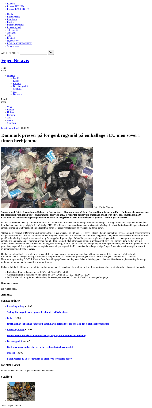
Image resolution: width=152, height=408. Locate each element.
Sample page (13, 46)
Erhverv (17, 83)
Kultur (16, 81)
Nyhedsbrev (13, 40)
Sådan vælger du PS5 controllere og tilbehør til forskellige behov (39, 358)
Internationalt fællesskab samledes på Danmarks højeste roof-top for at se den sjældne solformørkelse (58, 323)
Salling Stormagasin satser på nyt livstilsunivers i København (37, 312)
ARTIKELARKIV (10, 53)
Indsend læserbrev (15, 24)
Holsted (10, 112)
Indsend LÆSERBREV (18, 9)
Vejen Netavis (15, 60)
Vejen (9, 107)
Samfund (17, 89)
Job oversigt (12, 30)
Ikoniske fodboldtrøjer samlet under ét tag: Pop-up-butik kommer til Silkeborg (46, 335)
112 (14, 91)
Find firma (12, 19)
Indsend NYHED (15, 6)
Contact (10, 14)
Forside (10, 22)
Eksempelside (13, 16)
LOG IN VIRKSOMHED (19, 43)
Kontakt (11, 3)
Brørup (10, 109)
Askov (10, 120)
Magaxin (11, 353)
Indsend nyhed (14, 27)
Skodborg (11, 123)
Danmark (17, 94)
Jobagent (11, 32)
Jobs (9, 35)
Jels (9, 117)
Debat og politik (20, 86)
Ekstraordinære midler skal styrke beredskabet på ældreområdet (40, 347)
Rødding (11, 115)
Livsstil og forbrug (10, 128)
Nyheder (11, 75)
